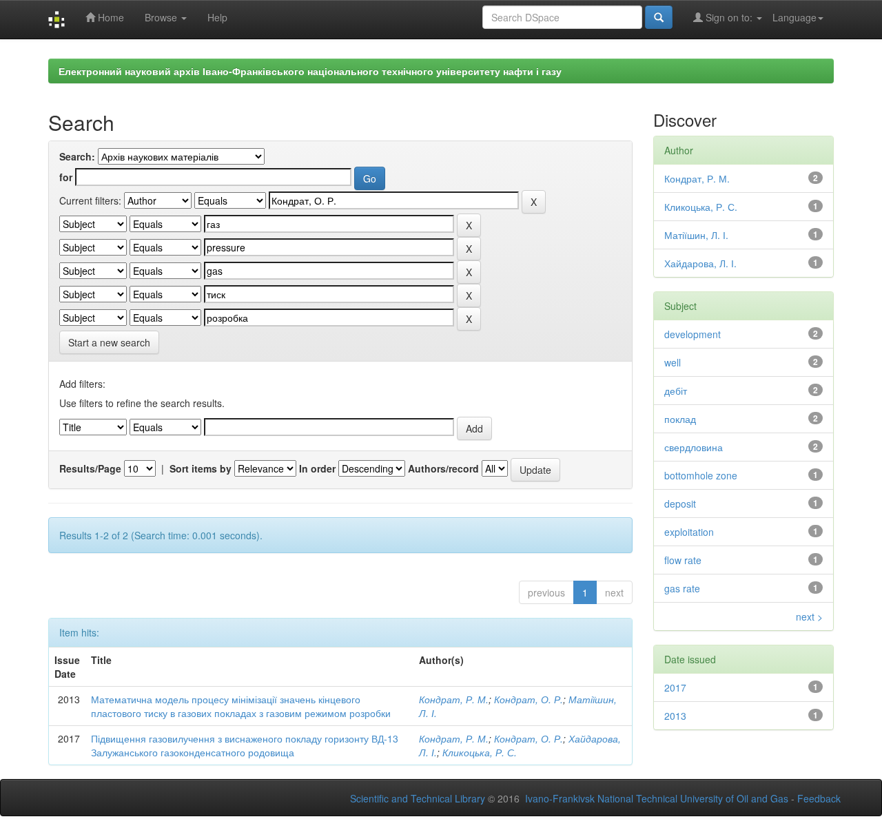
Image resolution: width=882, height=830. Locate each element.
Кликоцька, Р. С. (479, 752)
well (672, 362)
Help (217, 17)
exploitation (689, 532)
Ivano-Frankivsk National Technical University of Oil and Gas (656, 798)
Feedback (819, 798)
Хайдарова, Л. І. (700, 263)
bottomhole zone (700, 475)
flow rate (682, 560)
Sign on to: (729, 17)
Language (794, 17)
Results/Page (90, 468)
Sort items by (201, 468)
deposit (680, 503)
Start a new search (109, 342)
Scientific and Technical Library (417, 798)
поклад (680, 419)
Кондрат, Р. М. (454, 699)
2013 (675, 716)
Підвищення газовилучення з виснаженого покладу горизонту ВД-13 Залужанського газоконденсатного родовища (244, 745)
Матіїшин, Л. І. (696, 235)
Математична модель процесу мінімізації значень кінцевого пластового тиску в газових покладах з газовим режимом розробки (241, 706)
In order (317, 468)
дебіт (675, 390)
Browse (162, 17)
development (692, 334)
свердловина (693, 447)
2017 (675, 687)
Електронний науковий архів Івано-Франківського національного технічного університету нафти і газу (310, 71)
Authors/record (443, 468)
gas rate (682, 588)
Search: (77, 156)
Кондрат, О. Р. (528, 699)
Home (109, 17)
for (65, 177)
